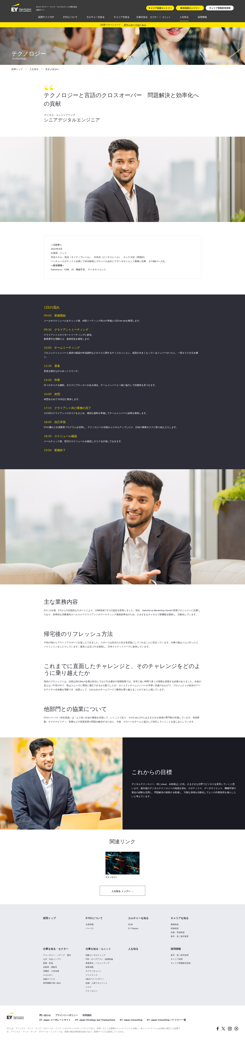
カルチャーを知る (95, 17)
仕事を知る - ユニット (98, 948)
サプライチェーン (94, 971)
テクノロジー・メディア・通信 (57, 955)
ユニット (166, 17)
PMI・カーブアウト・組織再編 (99, 959)
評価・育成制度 (178, 932)
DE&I (130, 924)
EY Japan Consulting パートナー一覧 (166, 1020)
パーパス (90, 928)
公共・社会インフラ (52, 959)
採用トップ (17, 69)
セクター (154, 17)
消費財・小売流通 (51, 971)
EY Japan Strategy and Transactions (95, 1020)
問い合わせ (45, 1015)
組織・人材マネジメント (96, 983)
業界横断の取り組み (52, 983)
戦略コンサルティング (95, 955)
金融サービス (49, 979)
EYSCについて (70, 17)
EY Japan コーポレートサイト (55, 1020)
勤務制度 (175, 924)
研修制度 (175, 928)
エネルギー (48, 975)
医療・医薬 (48, 963)
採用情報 (202, 17)
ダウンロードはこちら (135, 24)
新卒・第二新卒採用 (180, 955)
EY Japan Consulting (131, 1020)
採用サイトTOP (46, 17)
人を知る (184, 17)
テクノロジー (92, 991)
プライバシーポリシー (66, 1015)
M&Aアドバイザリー (95, 979)
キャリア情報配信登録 (181, 963)
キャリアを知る (122, 17)
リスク (89, 987)
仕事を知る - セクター (55, 948)
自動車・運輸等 (50, 967)
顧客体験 (90, 967)
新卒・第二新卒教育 (180, 936)
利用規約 (87, 1015)
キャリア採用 (177, 959)
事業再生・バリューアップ (97, 963)
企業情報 (90, 924)
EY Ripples (133, 928)
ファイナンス (92, 975)
